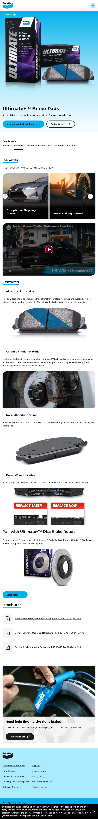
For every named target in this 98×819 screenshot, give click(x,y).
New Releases (9, 771)
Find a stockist (58, 124)
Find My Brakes (17, 736)
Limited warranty (40, 771)
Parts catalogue (39, 787)
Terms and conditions (13, 776)
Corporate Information (14, 765)
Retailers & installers (12, 787)
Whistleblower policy (42, 781)
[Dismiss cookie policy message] (94, 811)
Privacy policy (38, 776)
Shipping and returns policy (16, 781)
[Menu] (93, 5)
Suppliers (36, 765)
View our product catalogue (21, 124)
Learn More (12, 594)
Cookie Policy (46, 815)
